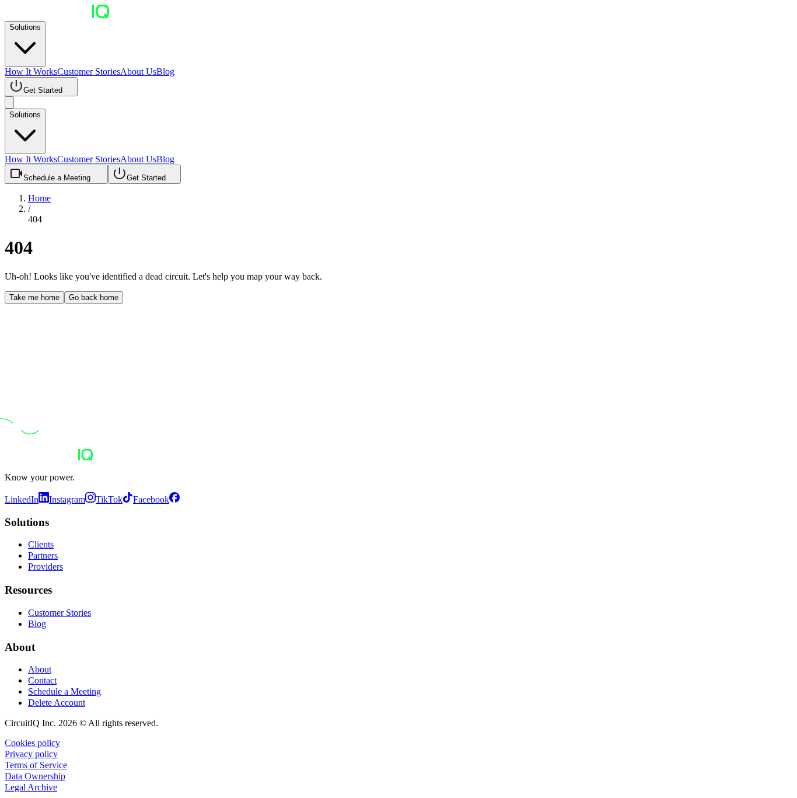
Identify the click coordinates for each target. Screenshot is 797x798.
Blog (165, 71)
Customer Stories (88, 71)
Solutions (25, 27)
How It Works (31, 71)
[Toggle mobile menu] (9, 102)
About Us (138, 71)
